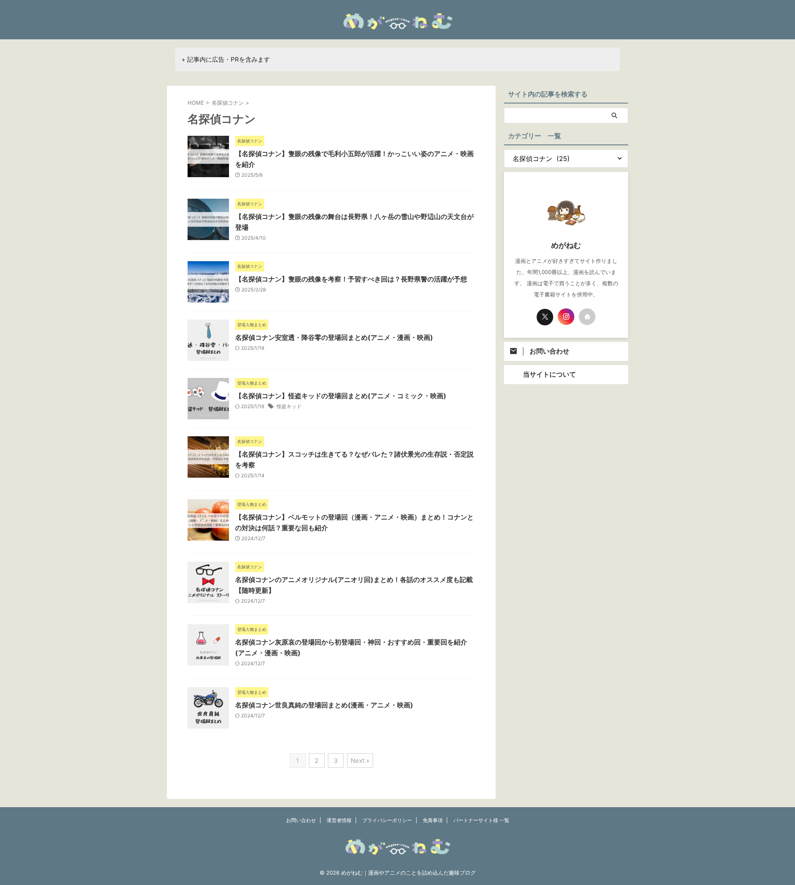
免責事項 (433, 820)
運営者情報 (339, 820)
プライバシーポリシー (387, 820)
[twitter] (545, 317)
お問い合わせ (301, 820)
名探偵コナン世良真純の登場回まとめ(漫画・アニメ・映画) (324, 705)
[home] (587, 316)
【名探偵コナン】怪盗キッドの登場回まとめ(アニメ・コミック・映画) (340, 396)
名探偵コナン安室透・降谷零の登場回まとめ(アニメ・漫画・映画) (334, 337)
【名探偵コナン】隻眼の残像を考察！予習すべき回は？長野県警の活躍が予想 (351, 279)
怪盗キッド (289, 406)
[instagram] (566, 316)
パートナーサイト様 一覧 (481, 820)
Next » (360, 761)
